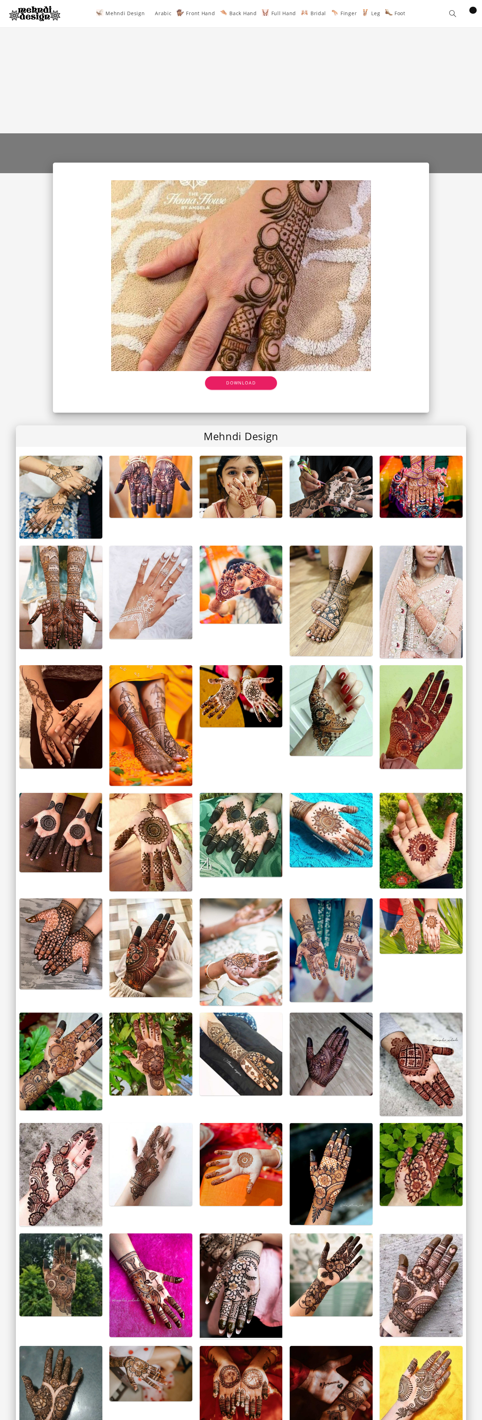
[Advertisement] (241, 80)
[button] (452, 13)
